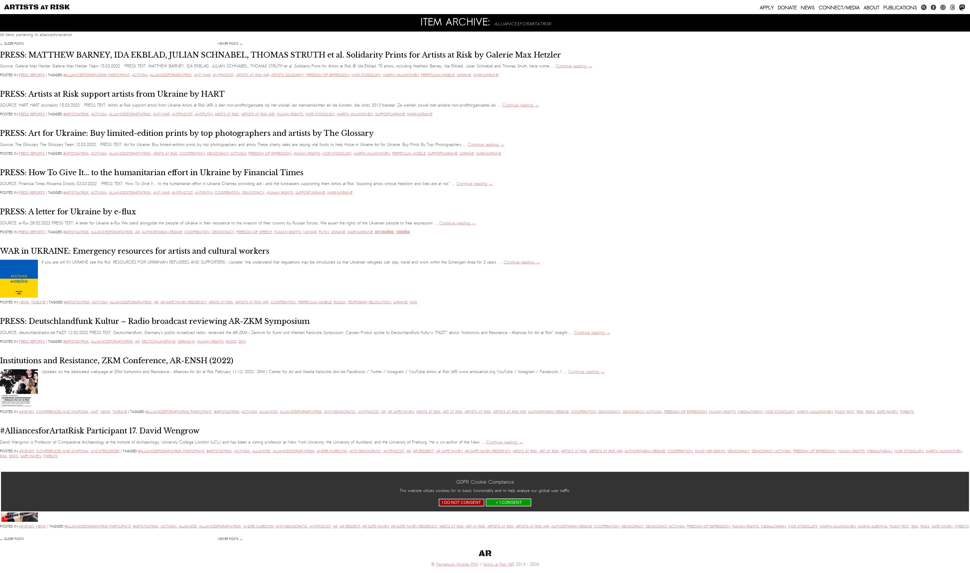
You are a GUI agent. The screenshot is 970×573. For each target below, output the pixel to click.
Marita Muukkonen (401, 75)
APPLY (767, 7)
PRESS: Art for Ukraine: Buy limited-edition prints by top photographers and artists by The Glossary (187, 133)
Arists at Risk (227, 114)
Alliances (268, 411)
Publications (900, 7)
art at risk (452, 411)
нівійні (403, 232)
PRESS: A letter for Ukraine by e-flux (68, 211)
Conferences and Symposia (62, 411)
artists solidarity (287, 75)
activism (140, 75)
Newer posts (230, 43)
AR (137, 232)
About (871, 7)
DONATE (787, 7)
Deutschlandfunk (159, 341)
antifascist (223, 75)
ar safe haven (401, 411)
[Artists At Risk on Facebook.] (933, 7)
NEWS (808, 7)
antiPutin (203, 114)
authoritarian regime (162, 232)
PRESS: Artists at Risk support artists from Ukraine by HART (112, 94)
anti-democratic (340, 411)
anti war (202, 75)
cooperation (192, 153)
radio (231, 341)
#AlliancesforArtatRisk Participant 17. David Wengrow (100, 430)
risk (860, 411)
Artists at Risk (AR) (252, 75)
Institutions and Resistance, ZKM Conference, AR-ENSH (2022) (116, 360)
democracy (253, 192)
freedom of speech (254, 232)
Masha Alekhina (872, 526)
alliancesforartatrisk (171, 75)
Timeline (38, 302)
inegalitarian (750, 411)
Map (94, 411)
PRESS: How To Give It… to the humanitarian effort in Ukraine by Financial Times (151, 172)
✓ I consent (508, 502)
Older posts (12, 43)
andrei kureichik (332, 451)
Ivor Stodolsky (366, 75)
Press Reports (32, 75)
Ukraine (464, 75)
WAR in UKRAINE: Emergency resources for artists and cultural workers (134, 251)
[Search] (924, 7)
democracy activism (226, 153)
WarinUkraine (485, 75)
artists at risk (478, 411)
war (413, 302)
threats (907, 411)
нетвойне (384, 232)
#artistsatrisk (76, 114)
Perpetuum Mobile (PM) (457, 564)
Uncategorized (105, 451)
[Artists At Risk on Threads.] (952, 7)
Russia (339, 302)
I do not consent (461, 502)
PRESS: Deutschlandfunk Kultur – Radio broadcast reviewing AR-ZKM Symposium (155, 321)
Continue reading (574, 66)
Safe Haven (887, 411)
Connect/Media (839, 7)
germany (186, 341)
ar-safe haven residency (183, 302)
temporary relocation (369, 302)
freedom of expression (327, 75)
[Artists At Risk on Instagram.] (943, 7)
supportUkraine (390, 114)
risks (870, 411)
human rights (290, 114)
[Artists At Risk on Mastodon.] (962, 7)
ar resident (423, 451)
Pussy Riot (844, 411)
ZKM (242, 341)
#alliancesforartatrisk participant (96, 75)
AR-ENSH (26, 411)
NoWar (310, 232)
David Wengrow (710, 451)
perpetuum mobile (437, 75)
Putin (324, 232)
